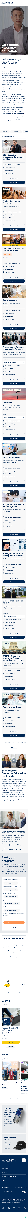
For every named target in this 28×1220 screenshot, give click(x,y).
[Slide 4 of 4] (20, 993)
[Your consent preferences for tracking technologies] (25, 1217)
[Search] (22, 3)
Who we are (5, 1168)
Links (3, 1180)
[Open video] (14, 761)
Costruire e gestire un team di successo (11, 304)
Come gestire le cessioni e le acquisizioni (11, 711)
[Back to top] (23, 1160)
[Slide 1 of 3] (10, 1098)
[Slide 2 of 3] (14, 1098)
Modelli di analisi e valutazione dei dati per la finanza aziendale (13, 461)
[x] (8, 1208)
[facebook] (3, 1208)
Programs (5, 1172)
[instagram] (24, 1208)
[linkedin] (14, 1208)
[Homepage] (9, 1160)
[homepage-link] (7, 3)
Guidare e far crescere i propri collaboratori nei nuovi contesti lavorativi (11, 407)
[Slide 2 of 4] (12, 993)
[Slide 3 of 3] (18, 1098)
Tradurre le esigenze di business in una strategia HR (14, 510)
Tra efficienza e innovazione (11, 258)
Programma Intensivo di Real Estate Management (13, 664)
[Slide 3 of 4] (16, 993)
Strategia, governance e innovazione (13, 558)
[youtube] (19, 1208)
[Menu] (25, 3)
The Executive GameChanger (11, 206)
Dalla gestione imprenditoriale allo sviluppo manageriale (12, 607)
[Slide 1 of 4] (8, 993)
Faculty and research (9, 1176)
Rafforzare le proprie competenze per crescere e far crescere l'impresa (14, 353)
